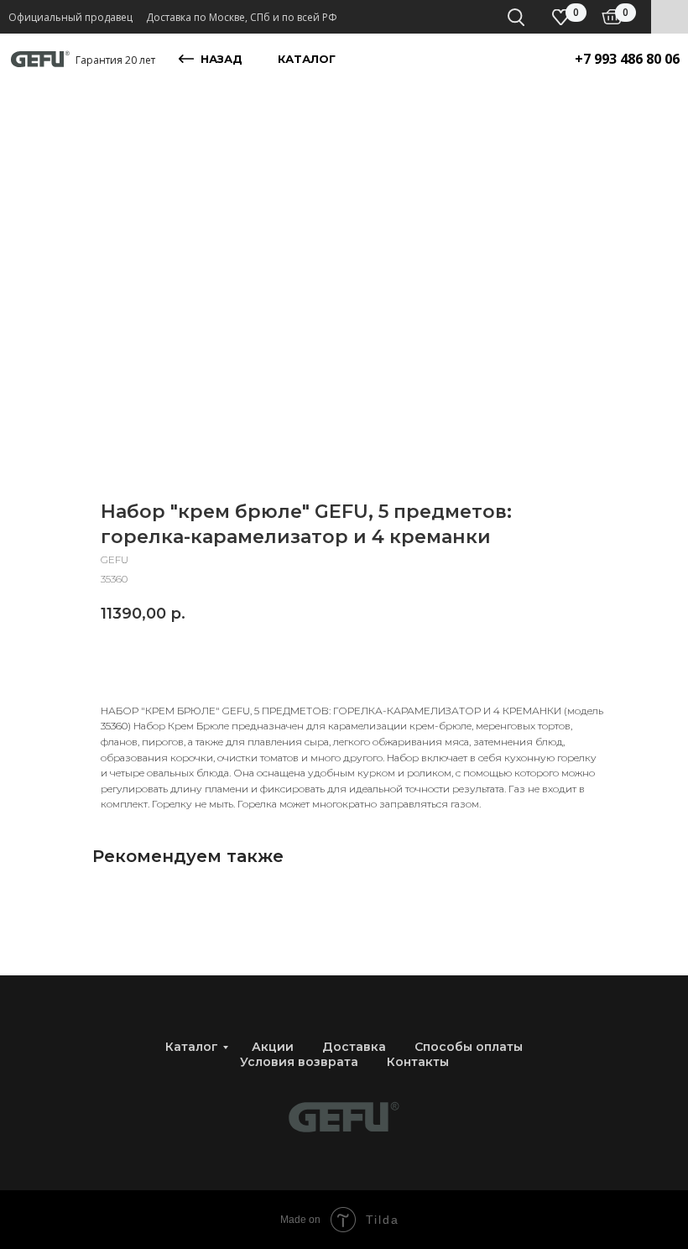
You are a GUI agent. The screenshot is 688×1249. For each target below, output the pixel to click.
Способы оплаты (468, 1046)
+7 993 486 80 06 (627, 59)
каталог (307, 58)
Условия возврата (299, 1061)
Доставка (354, 1046)
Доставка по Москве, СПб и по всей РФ (241, 17)
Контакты (418, 1061)
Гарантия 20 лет (115, 60)
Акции (273, 1046)
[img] (612, 16)
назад (221, 58)
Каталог (191, 1046)
